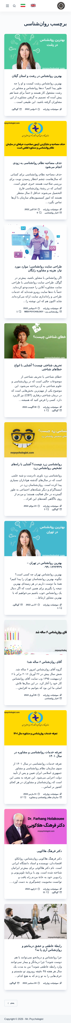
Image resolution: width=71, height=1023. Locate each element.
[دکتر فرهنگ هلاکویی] (35, 826)
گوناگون (15, 109)
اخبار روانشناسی (51, 213)
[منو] (7, 5)
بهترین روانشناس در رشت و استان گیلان (37, 76)
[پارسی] (22, 5)
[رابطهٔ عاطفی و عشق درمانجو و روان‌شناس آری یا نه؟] (35, 921)
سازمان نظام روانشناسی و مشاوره (43, 797)
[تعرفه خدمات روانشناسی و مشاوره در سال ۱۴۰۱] (35, 727)
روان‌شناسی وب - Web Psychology (41, 312)
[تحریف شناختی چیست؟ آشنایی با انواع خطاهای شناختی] (35, 340)
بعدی (12, 1003)
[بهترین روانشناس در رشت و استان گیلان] (35, 51)
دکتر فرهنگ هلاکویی (49, 851)
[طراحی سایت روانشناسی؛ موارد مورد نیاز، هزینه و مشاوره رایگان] (35, 242)
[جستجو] (14, 6)
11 (44, 892)
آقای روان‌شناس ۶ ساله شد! (44, 662)
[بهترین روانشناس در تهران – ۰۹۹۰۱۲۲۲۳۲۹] (35, 538)
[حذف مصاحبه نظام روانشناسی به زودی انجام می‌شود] (35, 138)
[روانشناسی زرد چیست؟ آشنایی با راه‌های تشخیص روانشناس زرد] (35, 439)
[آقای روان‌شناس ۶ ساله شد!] (35, 637)
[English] (33, 5)
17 (21, 797)
